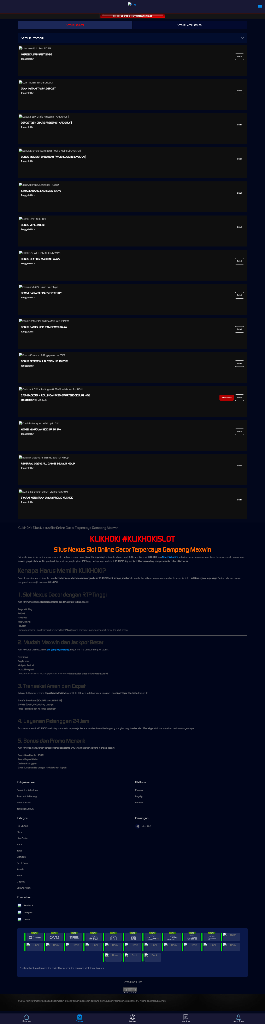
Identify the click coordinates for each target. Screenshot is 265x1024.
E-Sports (21, 881)
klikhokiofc (147, 826)
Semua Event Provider (189, 25)
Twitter (27, 919)
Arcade (20, 869)
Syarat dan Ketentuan (27, 790)
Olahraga (21, 856)
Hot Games (22, 825)
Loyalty (138, 796)
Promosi (139, 790)
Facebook (28, 905)
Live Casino (22, 838)
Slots (19, 832)
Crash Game (23, 863)
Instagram (28, 912)
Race (19, 844)
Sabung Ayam (24, 887)
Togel (19, 850)
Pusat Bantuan (24, 802)
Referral (139, 802)
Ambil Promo (227, 397)
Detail (239, 56)
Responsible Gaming (27, 796)
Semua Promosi (75, 25)
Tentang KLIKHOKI (25, 808)
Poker (20, 875)
